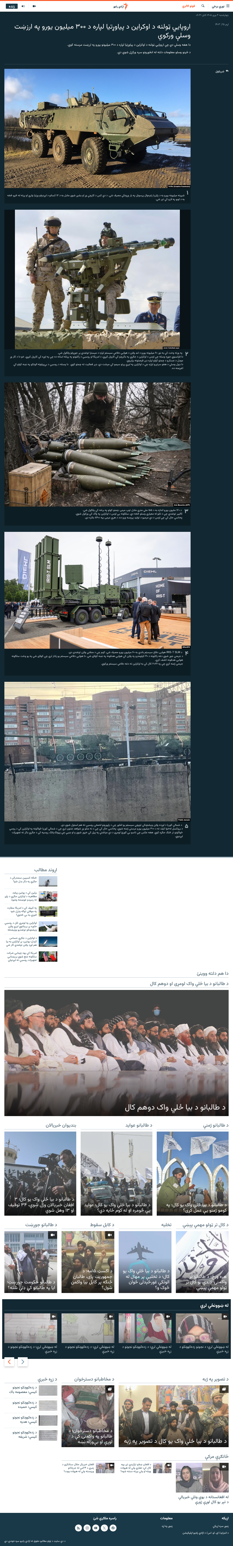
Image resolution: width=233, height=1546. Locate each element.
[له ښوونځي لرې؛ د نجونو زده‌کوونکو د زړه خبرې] (202, 1328)
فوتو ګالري (188, 6)
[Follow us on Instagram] (87, 1527)
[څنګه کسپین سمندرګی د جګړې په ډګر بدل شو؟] (48, 881)
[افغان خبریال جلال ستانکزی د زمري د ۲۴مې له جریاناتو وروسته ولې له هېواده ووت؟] (105, 1468)
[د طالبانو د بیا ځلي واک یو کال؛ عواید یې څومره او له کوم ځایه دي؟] (117, 1174)
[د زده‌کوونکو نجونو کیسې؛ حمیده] (48, 1405)
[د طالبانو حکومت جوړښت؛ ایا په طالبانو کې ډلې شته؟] (30, 1262)
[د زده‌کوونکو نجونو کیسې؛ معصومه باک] (48, 1390)
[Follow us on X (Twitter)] (104, 1527)
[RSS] (78, 1527)
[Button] (222, 72)
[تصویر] (34, 6)
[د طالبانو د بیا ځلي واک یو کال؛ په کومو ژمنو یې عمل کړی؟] (193, 1174)
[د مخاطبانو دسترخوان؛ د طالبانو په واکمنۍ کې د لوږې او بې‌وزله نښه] (88, 1416)
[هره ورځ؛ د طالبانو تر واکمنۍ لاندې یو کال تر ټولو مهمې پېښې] (202, 1262)
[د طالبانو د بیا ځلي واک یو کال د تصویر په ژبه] (174, 1416)
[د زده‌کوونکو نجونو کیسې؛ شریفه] (48, 1435)
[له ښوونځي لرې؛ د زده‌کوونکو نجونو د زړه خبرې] (145, 1328)
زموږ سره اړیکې (221, 1526)
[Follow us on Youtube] (95, 1527)
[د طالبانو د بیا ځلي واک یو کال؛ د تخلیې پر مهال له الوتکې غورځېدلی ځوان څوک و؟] (145, 1262)
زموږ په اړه (167, 1526)
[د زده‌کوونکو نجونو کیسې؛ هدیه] (48, 1420)
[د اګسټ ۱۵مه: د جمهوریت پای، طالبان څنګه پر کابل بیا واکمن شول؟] (88, 1262)
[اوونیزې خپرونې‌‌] (23, 6)
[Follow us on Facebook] (113, 1527)
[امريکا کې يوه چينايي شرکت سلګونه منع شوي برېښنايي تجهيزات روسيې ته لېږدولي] (48, 956)
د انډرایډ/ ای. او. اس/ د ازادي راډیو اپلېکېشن (206, 1533)
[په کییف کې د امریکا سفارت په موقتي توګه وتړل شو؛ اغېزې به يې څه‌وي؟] (48, 911)
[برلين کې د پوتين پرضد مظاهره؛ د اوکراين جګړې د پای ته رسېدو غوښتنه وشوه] (48, 896)
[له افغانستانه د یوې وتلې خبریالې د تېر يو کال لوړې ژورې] (202, 1477)
